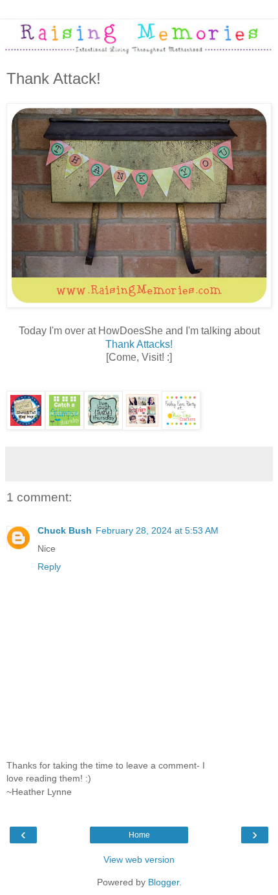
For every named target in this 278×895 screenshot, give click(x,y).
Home (139, 835)
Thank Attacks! (139, 344)
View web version (139, 859)
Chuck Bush (64, 530)
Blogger (163, 882)
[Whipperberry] (142, 426)
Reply (49, 566)
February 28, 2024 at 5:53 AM (157, 530)
